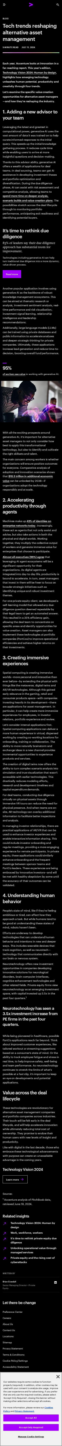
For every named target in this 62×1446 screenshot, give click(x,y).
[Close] (58, 1376)
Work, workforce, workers (27, 1232)
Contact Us (9, 1330)
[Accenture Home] (31, 5)
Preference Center (12, 1311)
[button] (12, 274)
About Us (8, 1324)
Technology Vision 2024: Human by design (29, 72)
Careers (7, 1318)
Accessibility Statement (16, 1366)
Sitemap (7, 1342)
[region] (31, 1409)
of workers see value (14, 373)
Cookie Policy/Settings (15, 1360)
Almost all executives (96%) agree (23, 557)
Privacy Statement (13, 1348)
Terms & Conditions (13, 1354)
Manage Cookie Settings (31, 1437)
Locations (8, 1336)
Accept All (31, 1418)
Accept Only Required (31, 1427)
